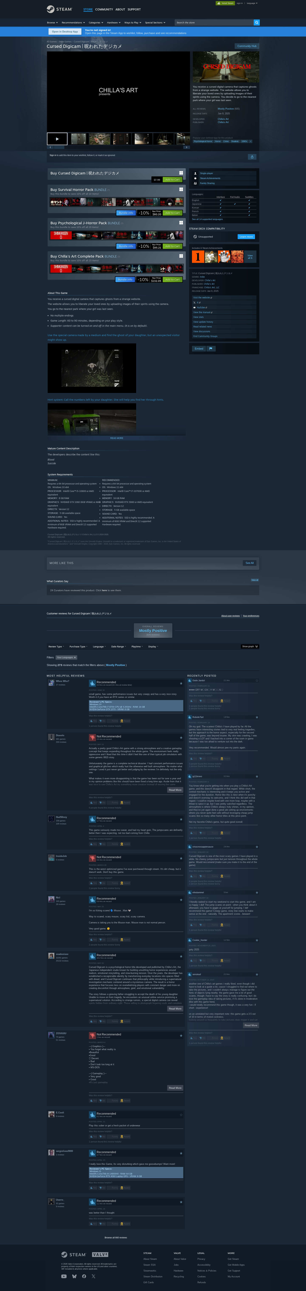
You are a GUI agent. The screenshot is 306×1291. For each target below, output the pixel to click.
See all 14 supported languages (207, 219)
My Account (234, 1276)
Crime (226, 141)
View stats (198, 317)
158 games (61, 821)
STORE (88, 9)
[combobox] (214, 22)
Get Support (234, 1270)
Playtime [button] (136, 646)
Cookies (201, 1276)
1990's (244, 141)
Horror (218, 141)
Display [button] (152, 646)
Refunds (201, 1282)
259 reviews (61, 742)
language (251, 3)
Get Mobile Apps (236, 1265)
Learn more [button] (246, 236)
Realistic (235, 141)
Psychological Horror (203, 141)
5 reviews (60, 860)
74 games (60, 1037)
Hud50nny (61, 817)
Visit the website (202, 297)
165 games (61, 901)
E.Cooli (60, 1112)
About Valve (180, 1259)
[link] (149, 213)
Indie (202, 276)
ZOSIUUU (61, 1033)
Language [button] (98, 646)
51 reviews (60, 1040)
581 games (61, 739)
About (120, 9)
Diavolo (60, 735)
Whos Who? (62, 681)
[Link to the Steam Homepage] (59, 12)
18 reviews (60, 904)
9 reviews (60, 1206)
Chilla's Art (223, 119)
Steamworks (149, 1270)
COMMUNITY (104, 9)
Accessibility (204, 1265)
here (104, 590)
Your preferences (251, 616)
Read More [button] (175, 789)
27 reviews (60, 685)
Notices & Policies (206, 1270)
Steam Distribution (152, 1276)
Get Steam (233, 1259)
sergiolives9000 (64, 1151)
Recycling (179, 1276)
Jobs (176, 1265)
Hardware (178, 1270)
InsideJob (61, 856)
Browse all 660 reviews (116, 1237)
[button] (52, 22)
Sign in (53, 155)
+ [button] (250, 141)
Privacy (201, 1259)
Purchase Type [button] (77, 646)
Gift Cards (148, 1282)
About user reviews (230, 616)
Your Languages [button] (65, 657)
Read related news (202, 326)
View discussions (201, 331)
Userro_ (60, 1199)
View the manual (202, 312)
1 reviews (60, 1155)
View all (255, 580)
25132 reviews (62, 961)
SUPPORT (134, 9)
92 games (60, 1203)
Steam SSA (149, 1265)
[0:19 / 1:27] (118, 91)
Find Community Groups (205, 336)
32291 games (62, 958)
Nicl (58, 897)
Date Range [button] (117, 646)
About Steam (150, 1259)
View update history (203, 321)
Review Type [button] (55, 646)
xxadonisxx (62, 954)
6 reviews (60, 1116)
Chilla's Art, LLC (211, 287)
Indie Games (65, 41)
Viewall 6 (250, 256)
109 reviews (61, 824)
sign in (240, 3)
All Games (52, 41)
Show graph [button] (248, 646)
